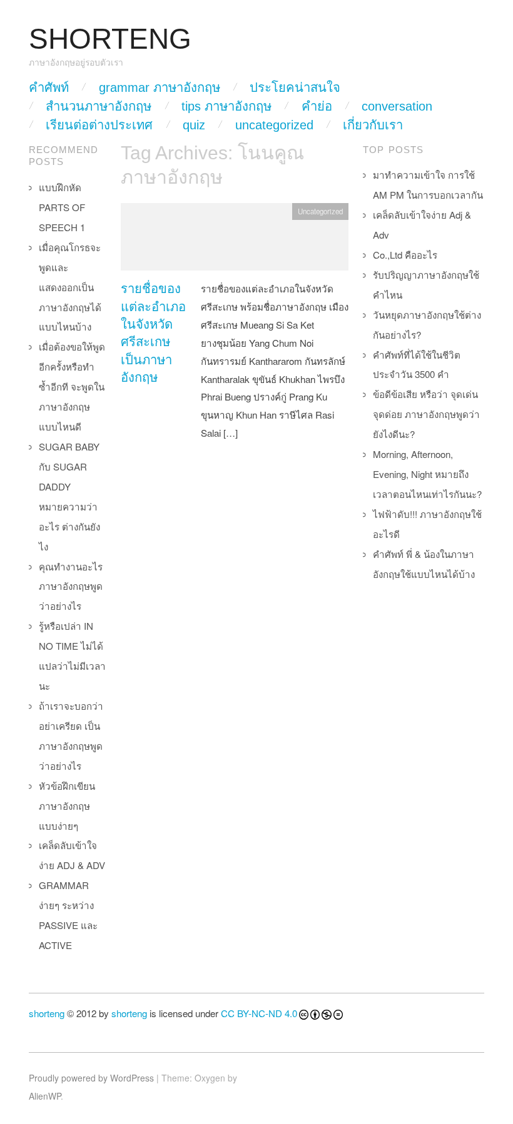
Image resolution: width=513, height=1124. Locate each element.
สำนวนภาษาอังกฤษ (98, 106)
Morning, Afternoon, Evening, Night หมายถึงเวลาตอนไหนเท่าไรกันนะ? (427, 473)
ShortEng (110, 39)
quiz (194, 125)
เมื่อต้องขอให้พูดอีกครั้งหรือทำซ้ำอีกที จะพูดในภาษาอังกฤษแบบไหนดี (72, 386)
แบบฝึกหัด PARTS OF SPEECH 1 (62, 207)
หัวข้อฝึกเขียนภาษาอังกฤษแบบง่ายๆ (67, 805)
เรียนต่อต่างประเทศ (99, 125)
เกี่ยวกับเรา (373, 125)
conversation (397, 106)
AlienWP (45, 1096)
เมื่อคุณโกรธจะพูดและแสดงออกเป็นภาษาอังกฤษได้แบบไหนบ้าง (70, 287)
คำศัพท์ (49, 87)
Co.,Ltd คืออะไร (405, 254)
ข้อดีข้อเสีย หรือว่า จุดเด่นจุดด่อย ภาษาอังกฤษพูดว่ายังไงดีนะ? (426, 413)
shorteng (46, 1013)
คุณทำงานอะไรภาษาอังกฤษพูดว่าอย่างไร (71, 586)
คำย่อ (317, 106)
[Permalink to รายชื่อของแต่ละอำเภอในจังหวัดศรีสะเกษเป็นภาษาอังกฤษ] (234, 240)
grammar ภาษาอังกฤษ (159, 87)
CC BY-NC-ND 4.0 (259, 1013)
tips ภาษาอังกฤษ (226, 106)
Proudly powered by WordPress (91, 1078)
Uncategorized (274, 125)
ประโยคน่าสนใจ (295, 87)
